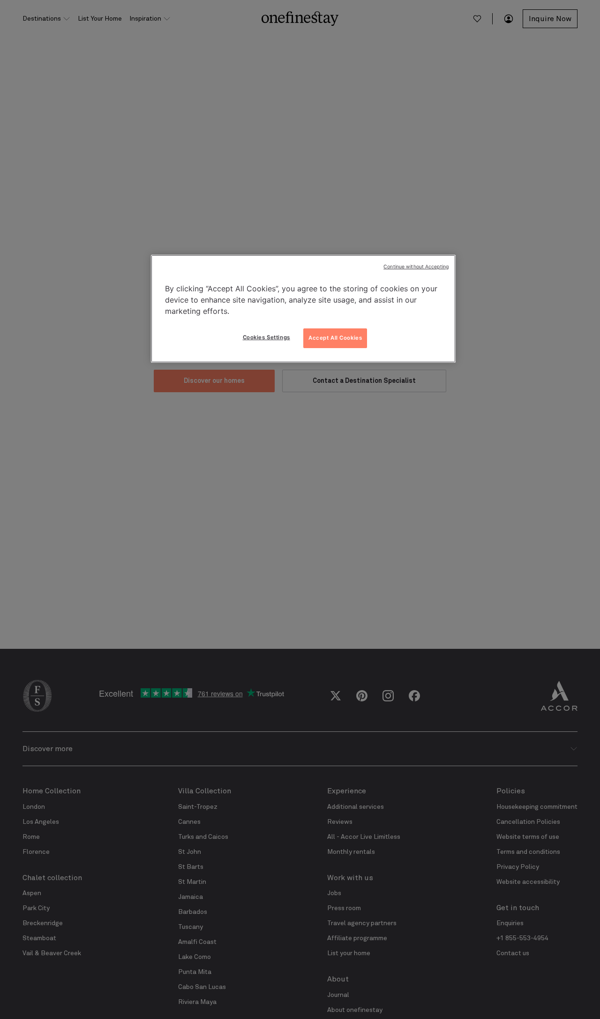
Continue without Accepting (416, 267)
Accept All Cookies (335, 338)
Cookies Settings (266, 337)
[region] (303, 309)
